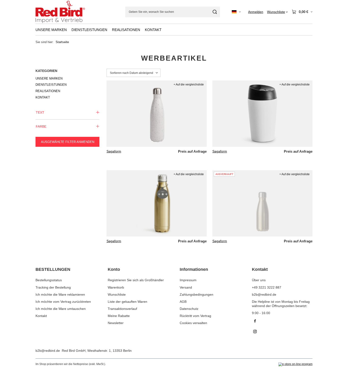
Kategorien (46, 71)
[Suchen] (214, 12)
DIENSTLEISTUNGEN (89, 30)
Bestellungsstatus (49, 280)
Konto (114, 269)
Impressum (188, 280)
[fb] (282, 322)
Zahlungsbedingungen (196, 294)
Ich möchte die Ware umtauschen (61, 309)
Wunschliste (117, 294)
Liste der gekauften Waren (127, 301)
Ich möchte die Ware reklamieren (60, 294)
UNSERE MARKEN (51, 30)
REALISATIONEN (126, 30)
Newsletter (116, 323)
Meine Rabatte (119, 316)
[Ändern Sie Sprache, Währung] (236, 11)
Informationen (194, 269)
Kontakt (41, 316)
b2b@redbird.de (48, 350)
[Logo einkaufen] (60, 12)
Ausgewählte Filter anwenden (67, 142)
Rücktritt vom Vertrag (195, 316)
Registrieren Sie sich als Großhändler (136, 280)
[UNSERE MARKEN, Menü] (69, 29)
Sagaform (114, 151)
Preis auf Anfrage (192, 151)
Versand (186, 287)
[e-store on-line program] (295, 364)
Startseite (62, 42)
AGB (183, 301)
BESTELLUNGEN (53, 269)
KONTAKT (153, 30)
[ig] (282, 332)
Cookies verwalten (193, 323)
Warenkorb (116, 287)
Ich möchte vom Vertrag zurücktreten (63, 301)
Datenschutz (189, 309)
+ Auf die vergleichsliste (189, 84)
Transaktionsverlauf (122, 309)
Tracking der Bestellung (53, 287)
